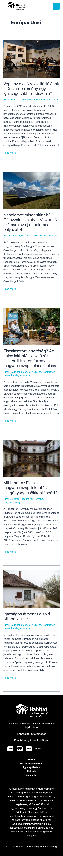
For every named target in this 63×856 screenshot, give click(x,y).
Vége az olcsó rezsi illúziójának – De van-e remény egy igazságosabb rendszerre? (31, 88)
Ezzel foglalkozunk (31, 763)
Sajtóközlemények (21, 99)
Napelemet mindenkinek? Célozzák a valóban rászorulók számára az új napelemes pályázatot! (31, 222)
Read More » (10, 153)
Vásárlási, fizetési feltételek (23, 723)
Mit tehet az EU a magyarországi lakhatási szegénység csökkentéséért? (30, 487)
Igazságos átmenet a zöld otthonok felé (26, 616)
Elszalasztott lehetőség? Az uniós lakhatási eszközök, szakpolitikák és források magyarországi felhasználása (29, 358)
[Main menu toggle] (56, 6)
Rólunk (31, 759)
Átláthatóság (38, 734)
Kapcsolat (23, 734)
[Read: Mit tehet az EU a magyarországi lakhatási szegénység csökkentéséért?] (31, 458)
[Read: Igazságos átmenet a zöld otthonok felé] (31, 588)
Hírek (6, 99)
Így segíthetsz (31, 767)
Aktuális (31, 771)
